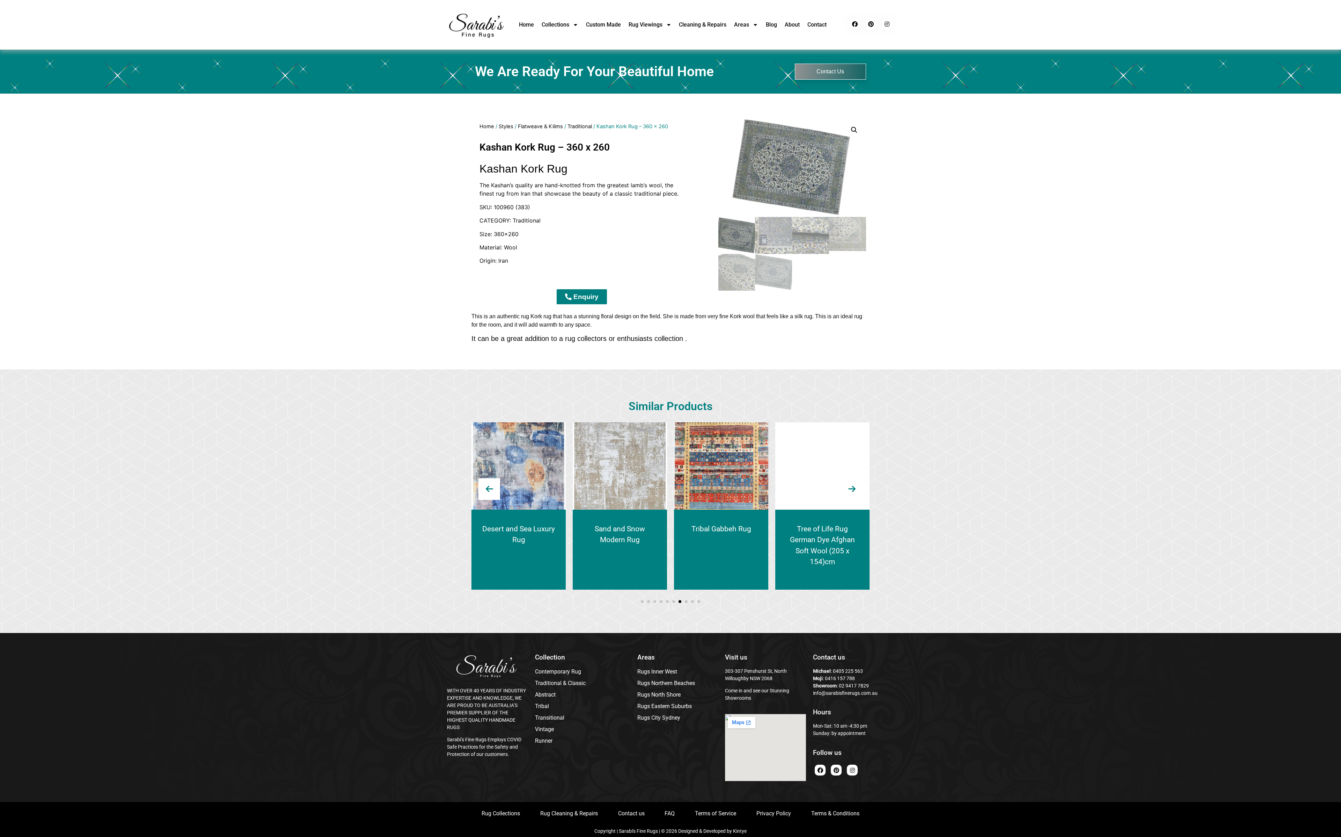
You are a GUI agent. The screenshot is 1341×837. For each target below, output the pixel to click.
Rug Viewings (645, 24)
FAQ (670, 813)
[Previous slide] (489, 489)
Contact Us (830, 71)
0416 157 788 (839, 678)
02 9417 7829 (854, 686)
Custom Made (603, 24)
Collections (555, 24)
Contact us (631, 813)
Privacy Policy (773, 813)
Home (526, 24)
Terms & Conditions (835, 813)
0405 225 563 (848, 671)
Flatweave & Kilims (540, 126)
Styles (506, 126)
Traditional (579, 126)
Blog (771, 24)
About (792, 24)
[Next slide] (852, 489)
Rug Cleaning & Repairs (569, 813)
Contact (817, 24)
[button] (854, 130)
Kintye (740, 831)
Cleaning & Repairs (702, 24)
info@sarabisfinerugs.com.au (845, 693)
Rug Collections (501, 813)
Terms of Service (715, 813)
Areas (741, 24)
